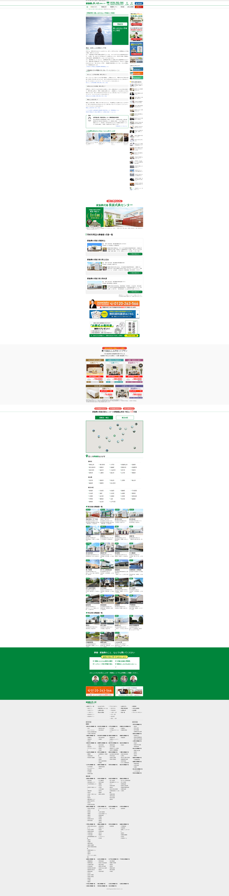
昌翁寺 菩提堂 (113, 759)
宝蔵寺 (135, 767)
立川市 (123, 473)
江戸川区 (113, 501)
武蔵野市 (134, 467)
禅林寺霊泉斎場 (124, 754)
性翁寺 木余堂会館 (103, 862)
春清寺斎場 (123, 761)
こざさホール (102, 836)
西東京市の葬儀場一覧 (91, 743)
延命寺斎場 (101, 745)
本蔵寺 (111, 871)
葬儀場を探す (104, 7)
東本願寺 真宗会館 (92, 868)
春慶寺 (89, 813)
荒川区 (123, 499)
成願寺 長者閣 (91, 845)
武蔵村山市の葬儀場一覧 (125, 726)
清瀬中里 (89, 739)
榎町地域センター (91, 799)
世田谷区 (134, 496)
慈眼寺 (89, 840)
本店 (89, 728)
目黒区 (112, 496)
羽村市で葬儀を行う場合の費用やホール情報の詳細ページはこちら (101, 112)
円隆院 (100, 817)
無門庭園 (89, 770)
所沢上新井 (136, 728)
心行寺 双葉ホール (103, 813)
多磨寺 (100, 759)
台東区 (123, 493)
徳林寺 (135, 752)
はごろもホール (91, 768)
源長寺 (100, 869)
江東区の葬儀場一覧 (102, 806)
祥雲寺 (100, 829)
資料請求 (140, 3)
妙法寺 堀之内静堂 (114, 789)
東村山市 (91, 464)
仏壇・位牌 (113, 714)
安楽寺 (89, 817)
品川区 (102, 496)
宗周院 (89, 880)
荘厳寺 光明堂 (91, 876)
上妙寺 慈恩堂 (102, 812)
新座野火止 (136, 735)
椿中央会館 (112, 869)
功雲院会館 (101, 831)
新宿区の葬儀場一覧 (90, 778)
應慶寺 (100, 784)
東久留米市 (92, 467)
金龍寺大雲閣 (113, 757)
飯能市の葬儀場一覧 (137, 757)
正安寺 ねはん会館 (103, 868)
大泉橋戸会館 (90, 864)
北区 (112, 499)
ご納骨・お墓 (114, 712)
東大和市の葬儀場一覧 (102, 726)
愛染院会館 (90, 871)
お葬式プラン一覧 (90, 706)
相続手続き (113, 708)
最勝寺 (89, 881)
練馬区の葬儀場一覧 (90, 859)
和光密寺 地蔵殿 (91, 757)
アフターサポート (113, 706)
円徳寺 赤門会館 (91, 808)
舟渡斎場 (123, 828)
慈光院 (89, 812)
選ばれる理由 (101, 712)
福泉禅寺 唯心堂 (91, 869)
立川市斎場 (90, 766)
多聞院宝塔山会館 (138, 731)
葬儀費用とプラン (113, 7)
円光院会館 (90, 866)
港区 (101, 493)
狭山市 (134, 480)
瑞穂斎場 (123, 737)
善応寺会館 (101, 864)
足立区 (102, 501)
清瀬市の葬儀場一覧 (90, 735)
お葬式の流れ (101, 710)
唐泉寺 (111, 864)
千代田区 (134, 490)
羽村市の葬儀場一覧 (113, 764)
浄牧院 (100, 739)
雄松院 (100, 822)
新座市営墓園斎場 (138, 737)
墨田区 (134, 493)
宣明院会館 (101, 815)
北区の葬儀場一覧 (112, 886)
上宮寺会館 (101, 789)
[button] (114, 436)
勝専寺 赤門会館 (102, 866)
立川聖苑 (89, 771)
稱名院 (89, 878)
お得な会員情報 (130, 7)
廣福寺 (135, 755)
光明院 (100, 762)
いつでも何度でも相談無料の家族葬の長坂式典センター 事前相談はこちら (102, 110)
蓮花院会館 (136, 746)
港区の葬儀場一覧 (101, 883)
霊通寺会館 (123, 789)
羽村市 (134, 470)
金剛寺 (89, 852)
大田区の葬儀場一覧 (124, 806)
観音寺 (89, 797)
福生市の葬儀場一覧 (124, 743)
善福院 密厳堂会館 (125, 787)
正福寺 (100, 750)
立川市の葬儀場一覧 (90, 764)
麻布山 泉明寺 (102, 794)
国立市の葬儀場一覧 (124, 764)
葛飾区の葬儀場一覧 (124, 778)
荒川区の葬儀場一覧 (113, 824)
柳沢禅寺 (89, 746)
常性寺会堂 (112, 755)
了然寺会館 (90, 834)
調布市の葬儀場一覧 (113, 752)
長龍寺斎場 (112, 794)
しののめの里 (137, 771)
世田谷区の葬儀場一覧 (102, 886)
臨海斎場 (123, 808)
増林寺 (100, 820)
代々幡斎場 (101, 780)
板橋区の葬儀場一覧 (124, 824)
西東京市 (123, 467)
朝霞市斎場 (136, 763)
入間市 (123, 480)
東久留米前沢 (102, 737)
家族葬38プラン (91, 714)
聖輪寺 (100, 792)
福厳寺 (89, 815)
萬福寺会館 (112, 868)
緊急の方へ (139, 7)
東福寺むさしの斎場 (114, 748)
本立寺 (89, 873)
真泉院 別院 (90, 773)
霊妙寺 (89, 853)
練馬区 (91, 501)
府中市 (123, 470)
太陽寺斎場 (90, 755)
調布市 (91, 473)
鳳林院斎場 (112, 745)
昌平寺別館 (136, 729)
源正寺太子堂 (102, 746)
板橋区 (134, 499)
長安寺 (89, 792)
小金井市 (113, 470)
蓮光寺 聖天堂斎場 (138, 739)
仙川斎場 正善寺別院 (114, 754)
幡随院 (89, 754)
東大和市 (102, 464)
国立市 (112, 473)
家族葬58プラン (91, 716)
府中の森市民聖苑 (102, 761)
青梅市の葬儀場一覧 (102, 764)
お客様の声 (123, 710)
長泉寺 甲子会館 (137, 744)
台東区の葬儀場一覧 (124, 883)
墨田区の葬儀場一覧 (90, 806)
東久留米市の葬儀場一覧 (103, 735)
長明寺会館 (112, 785)
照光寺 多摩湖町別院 (92, 731)
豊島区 (102, 499)
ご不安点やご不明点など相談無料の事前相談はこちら (97, 66)
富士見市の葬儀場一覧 (137, 769)
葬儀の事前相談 (124, 708)
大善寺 (100, 787)
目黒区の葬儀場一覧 (90, 886)
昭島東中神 (112, 737)
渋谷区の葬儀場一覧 (102, 778)
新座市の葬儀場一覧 (137, 733)
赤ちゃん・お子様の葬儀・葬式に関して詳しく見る (97, 82)
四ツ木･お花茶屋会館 (125, 780)
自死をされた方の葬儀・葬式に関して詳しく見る (96, 96)
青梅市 (134, 473)
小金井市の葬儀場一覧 (91, 752)
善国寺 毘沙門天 (91, 801)
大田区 (123, 496)
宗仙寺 (122, 836)
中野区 (91, 499)
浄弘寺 (100, 768)
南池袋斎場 (101, 826)
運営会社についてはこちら (121, 126)
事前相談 (122, 7)
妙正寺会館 (112, 797)
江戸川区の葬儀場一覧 (113, 859)
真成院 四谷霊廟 (91, 804)
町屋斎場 (112, 826)
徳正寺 (135, 753)
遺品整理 (113, 716)
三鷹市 (102, 473)
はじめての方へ (101, 706)
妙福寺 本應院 (91, 874)
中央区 (91, 493)
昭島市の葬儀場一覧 (113, 735)
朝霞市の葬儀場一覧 (137, 761)
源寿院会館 (123, 784)
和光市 (112, 480)
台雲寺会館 (136, 765)
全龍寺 (89, 741)
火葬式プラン (90, 710)
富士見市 (113, 483)
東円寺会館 (112, 796)
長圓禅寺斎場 (124, 730)
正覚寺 (100, 757)
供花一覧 (123, 712)
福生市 (102, 470)
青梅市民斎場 (102, 766)
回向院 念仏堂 (91, 818)
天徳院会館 (90, 833)
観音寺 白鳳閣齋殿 (114, 750)
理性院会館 (101, 861)
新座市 (102, 480)
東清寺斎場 (90, 820)
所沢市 (91, 480)
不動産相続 (113, 710)
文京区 (112, 493)
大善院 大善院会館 (92, 733)
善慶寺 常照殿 (113, 862)
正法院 (100, 838)
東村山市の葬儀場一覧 (91, 726)
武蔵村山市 (124, 464)
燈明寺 (111, 866)
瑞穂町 (112, 467)
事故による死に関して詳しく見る (93, 107)
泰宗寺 (100, 833)
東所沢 (135, 726)
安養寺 (100, 748)
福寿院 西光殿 (91, 831)
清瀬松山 (89, 737)
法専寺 (122, 755)
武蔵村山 (123, 728)
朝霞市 (102, 483)
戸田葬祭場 (123, 826)
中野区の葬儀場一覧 (90, 824)
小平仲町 (112, 728)
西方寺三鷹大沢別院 (125, 757)
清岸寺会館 (101, 782)
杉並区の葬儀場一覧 (113, 778)
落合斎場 (89, 780)
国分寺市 (91, 470)
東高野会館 (90, 862)
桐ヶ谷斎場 (112, 808)
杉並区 (112, 490)
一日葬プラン (90, 712)
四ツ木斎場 (123, 782)
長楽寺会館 (101, 871)
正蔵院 (89, 841)
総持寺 (89, 745)
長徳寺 (122, 745)
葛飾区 (123, 490)
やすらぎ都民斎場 (125, 762)
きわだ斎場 (112, 746)
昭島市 (102, 467)
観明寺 (122, 833)
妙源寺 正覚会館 (124, 785)
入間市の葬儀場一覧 (137, 741)
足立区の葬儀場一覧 (102, 859)
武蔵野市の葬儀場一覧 (102, 743)
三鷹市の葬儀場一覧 (124, 752)
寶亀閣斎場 (90, 861)
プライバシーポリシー (137, 712)
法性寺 (89, 810)
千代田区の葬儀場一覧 (125, 859)
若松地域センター (91, 782)
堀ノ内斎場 (112, 780)
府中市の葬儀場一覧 (102, 752)
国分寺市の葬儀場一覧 (113, 743)
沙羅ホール (101, 828)
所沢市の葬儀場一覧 (137, 724)
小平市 (112, 464)
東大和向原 (101, 730)
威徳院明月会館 (124, 759)
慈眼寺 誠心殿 (137, 750)
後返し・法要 (114, 718)
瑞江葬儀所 (112, 861)
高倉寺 (135, 743)
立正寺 (100, 785)
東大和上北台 (102, 728)
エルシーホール (91, 730)
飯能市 (91, 483)
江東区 (91, 496)
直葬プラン (90, 708)
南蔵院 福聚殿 (124, 834)
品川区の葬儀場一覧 (113, 806)
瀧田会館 (89, 790)
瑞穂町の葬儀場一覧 (124, 735)
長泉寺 (100, 790)
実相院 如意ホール (92, 850)
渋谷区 (102, 490)
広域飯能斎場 (137, 759)
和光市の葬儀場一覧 (137, 773)
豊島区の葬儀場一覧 (102, 824)
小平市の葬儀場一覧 (113, 726)
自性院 (100, 818)
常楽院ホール (124, 838)
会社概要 (134, 710)
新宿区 (91, 490)
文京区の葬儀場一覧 (113, 883)
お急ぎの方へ (124, 706)
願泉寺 (111, 787)
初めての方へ (94, 7)
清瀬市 (134, 464)
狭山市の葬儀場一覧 (137, 748)
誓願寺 (100, 834)
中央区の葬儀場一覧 (90, 883)
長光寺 (89, 802)
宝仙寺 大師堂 (91, 829)
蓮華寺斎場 (90, 843)
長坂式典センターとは (103, 708)
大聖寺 (122, 790)
